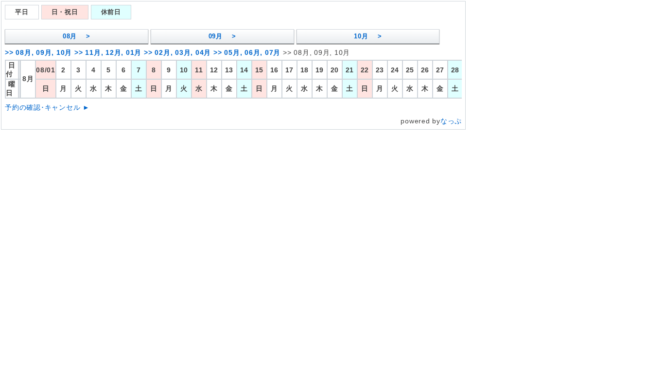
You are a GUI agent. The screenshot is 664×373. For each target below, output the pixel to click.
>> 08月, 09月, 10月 (38, 52)
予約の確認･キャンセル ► (47, 107)
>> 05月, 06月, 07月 (246, 52)
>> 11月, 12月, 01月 (107, 52)
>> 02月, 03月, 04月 (177, 52)
